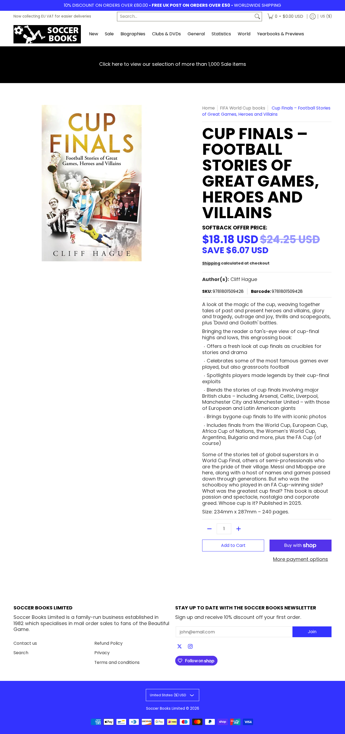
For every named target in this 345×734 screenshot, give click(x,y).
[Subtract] (209, 529)
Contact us (25, 643)
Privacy (102, 653)
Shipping (211, 263)
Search (20, 653)
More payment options (300, 559)
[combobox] (185, 16)
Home (208, 108)
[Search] (257, 16)
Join (312, 632)
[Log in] (312, 16)
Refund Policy (108, 643)
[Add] (238, 529)
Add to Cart (233, 545)
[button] (179, 647)
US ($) (326, 16)
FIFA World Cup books (242, 108)
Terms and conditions (117, 662)
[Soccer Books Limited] (47, 34)
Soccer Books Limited (165, 708)
